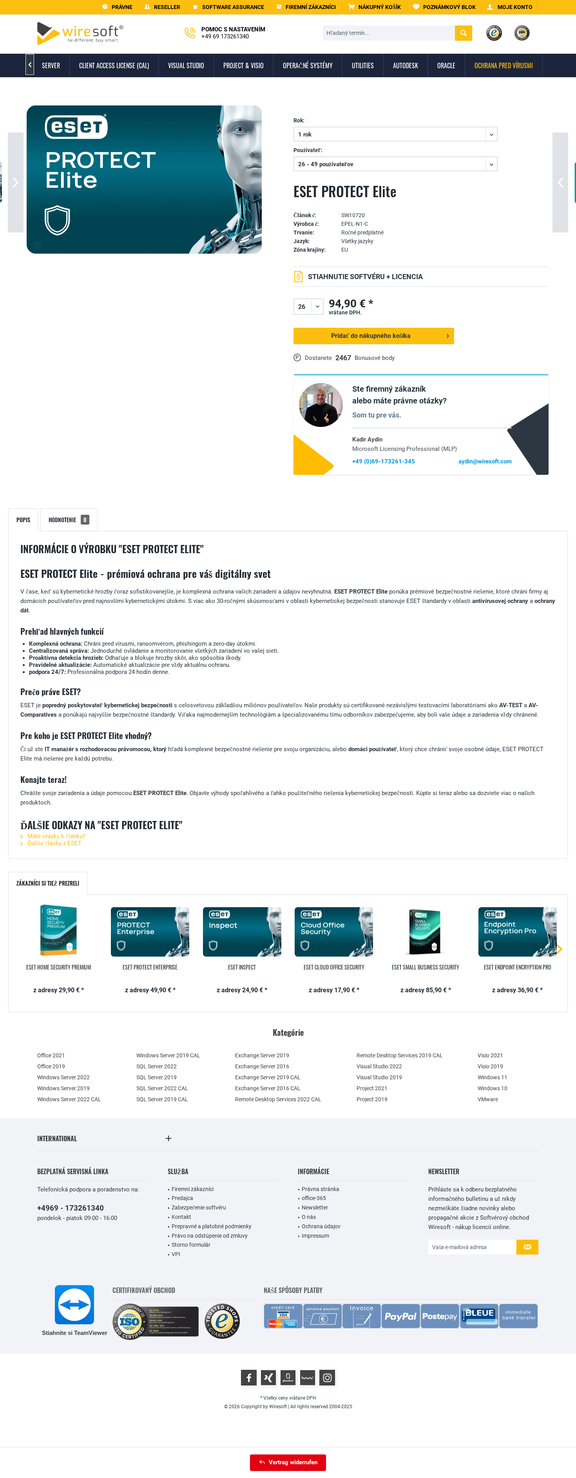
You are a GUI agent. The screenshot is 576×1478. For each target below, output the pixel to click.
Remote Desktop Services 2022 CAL (278, 1099)
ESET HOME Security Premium (58, 967)
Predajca (182, 1198)
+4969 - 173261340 (70, 1208)
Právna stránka (320, 1189)
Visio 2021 (490, 1055)
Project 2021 (372, 1088)
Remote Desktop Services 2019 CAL (400, 1055)
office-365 (314, 1198)
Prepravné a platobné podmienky (212, 1226)
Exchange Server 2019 (262, 1055)
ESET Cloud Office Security (334, 967)
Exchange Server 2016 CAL (268, 1088)
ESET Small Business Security (425, 967)
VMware (488, 1099)
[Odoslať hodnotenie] (421, 204)
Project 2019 (372, 1099)
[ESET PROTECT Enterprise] (150, 931)
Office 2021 (51, 1055)
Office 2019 (51, 1066)
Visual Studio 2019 (379, 1077)
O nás (309, 1217)
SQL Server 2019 (156, 1077)
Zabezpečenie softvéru (199, 1207)
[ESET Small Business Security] (426, 931)
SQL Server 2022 (156, 1066)
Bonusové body (375, 357)
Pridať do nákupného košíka (371, 336)
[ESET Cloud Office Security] (334, 931)
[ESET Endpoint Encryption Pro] (518, 931)
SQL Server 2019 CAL (162, 1099)
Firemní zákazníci (193, 1189)
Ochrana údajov (321, 1226)
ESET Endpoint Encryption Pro (517, 967)
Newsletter (315, 1207)
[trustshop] (222, 1322)
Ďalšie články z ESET (54, 843)
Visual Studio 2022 (379, 1066)
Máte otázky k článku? (55, 836)
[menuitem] (374, 7)
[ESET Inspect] (242, 931)
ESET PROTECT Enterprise (150, 967)
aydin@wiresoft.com (485, 461)
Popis (23, 520)
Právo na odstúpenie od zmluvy (210, 1236)
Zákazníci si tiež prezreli (47, 883)
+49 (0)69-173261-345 (383, 461)
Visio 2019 (490, 1066)
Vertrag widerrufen (293, 1462)
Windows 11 (492, 1077)
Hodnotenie (68, 520)
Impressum (315, 1236)
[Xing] (268, 1377)
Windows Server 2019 (63, 1088)
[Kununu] (307, 1377)
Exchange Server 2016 (262, 1066)
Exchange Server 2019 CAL (268, 1077)
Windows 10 (492, 1088)
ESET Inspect (242, 967)
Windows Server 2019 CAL (168, 1055)
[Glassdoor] (288, 1377)
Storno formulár (191, 1245)
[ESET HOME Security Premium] (58, 931)
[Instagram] (327, 1377)
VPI (176, 1254)
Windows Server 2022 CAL (69, 1099)
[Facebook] (249, 1377)
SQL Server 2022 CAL (162, 1088)
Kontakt (181, 1217)
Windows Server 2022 (63, 1077)
